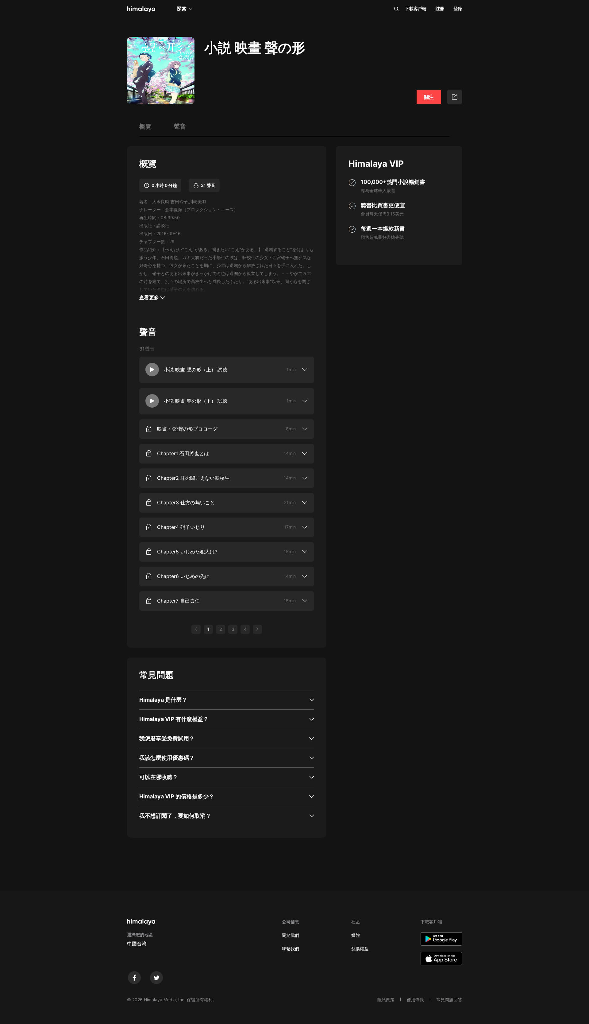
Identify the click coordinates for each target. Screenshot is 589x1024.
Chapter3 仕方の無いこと (186, 502)
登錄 (457, 8)
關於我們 (290, 935)
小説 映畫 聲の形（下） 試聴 (195, 401)
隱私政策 (386, 999)
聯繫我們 (290, 948)
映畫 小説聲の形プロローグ (187, 429)
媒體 (355, 935)
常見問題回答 (449, 999)
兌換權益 (359, 948)
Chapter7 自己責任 (178, 601)
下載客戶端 (415, 8)
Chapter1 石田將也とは (183, 453)
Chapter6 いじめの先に (183, 576)
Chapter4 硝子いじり (181, 527)
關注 (429, 97)
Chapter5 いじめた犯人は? (187, 552)
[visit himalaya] (141, 9)
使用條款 (415, 999)
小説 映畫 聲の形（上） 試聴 (195, 370)
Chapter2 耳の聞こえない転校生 (193, 478)
